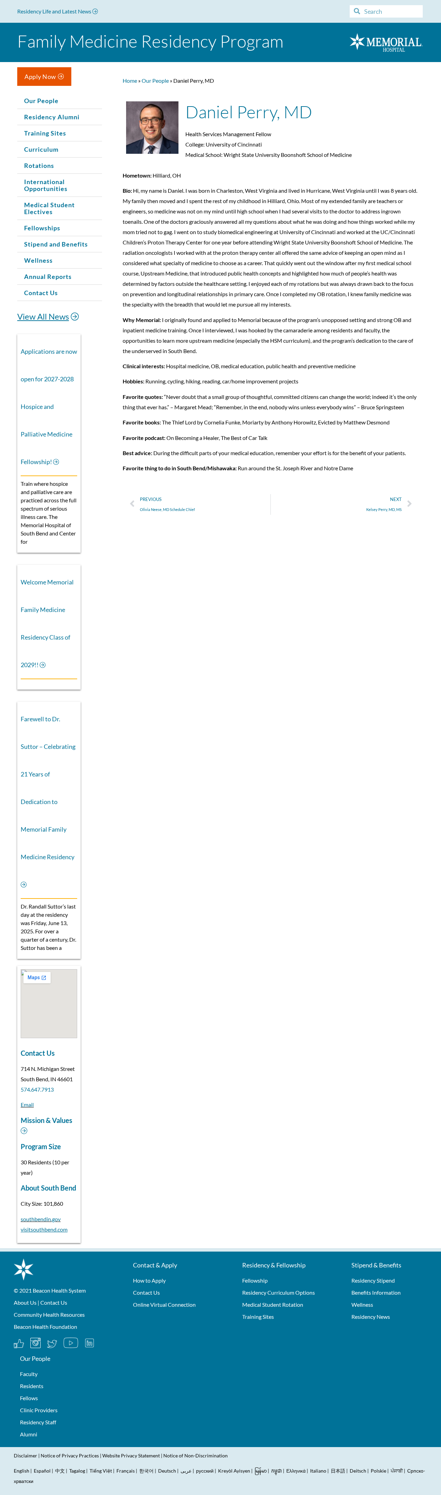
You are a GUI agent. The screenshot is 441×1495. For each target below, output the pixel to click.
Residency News (370, 1316)
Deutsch (167, 1471)
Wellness (38, 260)
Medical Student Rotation (272, 1304)
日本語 (338, 1471)
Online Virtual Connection (164, 1304)
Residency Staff (38, 1422)
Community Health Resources (49, 1314)
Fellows (29, 1398)
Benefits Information (376, 1292)
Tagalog (77, 1471)
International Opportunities (46, 185)
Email (27, 1104)
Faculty (29, 1374)
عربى (186, 1471)
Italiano (318, 1471)
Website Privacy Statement (131, 1455)
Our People (41, 100)
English (21, 1471)
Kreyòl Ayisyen (234, 1471)
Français (125, 1471)
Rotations (39, 165)
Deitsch (358, 1471)
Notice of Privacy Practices (70, 1455)
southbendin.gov (41, 1219)
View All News (43, 316)
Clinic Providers (39, 1410)
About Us (25, 1302)
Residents (31, 1386)
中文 (60, 1471)
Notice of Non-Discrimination (195, 1455)
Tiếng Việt (101, 1471)
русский (205, 1471)
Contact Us (41, 293)
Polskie (378, 1471)
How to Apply (149, 1280)
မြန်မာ (261, 1471)
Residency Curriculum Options (278, 1292)
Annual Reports (48, 276)
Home (130, 80)
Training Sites (45, 133)
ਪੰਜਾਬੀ (397, 1471)
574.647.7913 (37, 1089)
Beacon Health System (59, 1290)
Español (42, 1471)
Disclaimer (25, 1455)
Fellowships (42, 228)
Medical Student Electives (49, 208)
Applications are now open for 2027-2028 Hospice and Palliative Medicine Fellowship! (49, 406)
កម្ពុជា (276, 1471)
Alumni (28, 1434)
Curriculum (41, 149)
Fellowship (255, 1280)
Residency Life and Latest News (54, 11)
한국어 (146, 1471)
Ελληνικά (296, 1471)
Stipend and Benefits (56, 244)
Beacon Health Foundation (45, 1326)
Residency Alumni (52, 117)
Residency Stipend (373, 1280)
